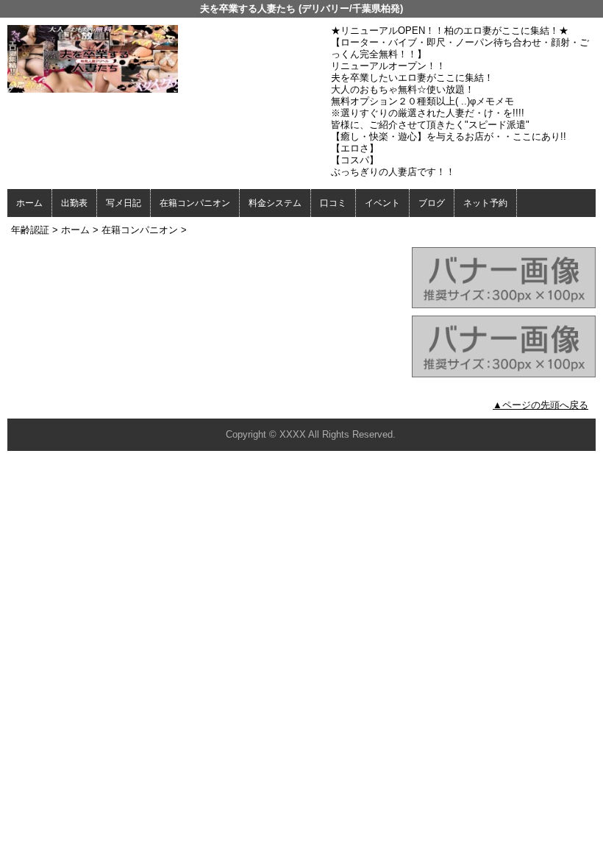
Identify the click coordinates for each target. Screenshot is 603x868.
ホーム (29, 203)
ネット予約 (485, 203)
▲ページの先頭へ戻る (540, 404)
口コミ (333, 203)
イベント (382, 203)
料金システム (275, 203)
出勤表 (74, 203)
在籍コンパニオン (195, 203)
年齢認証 (30, 229)
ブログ (431, 203)
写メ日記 (123, 203)
